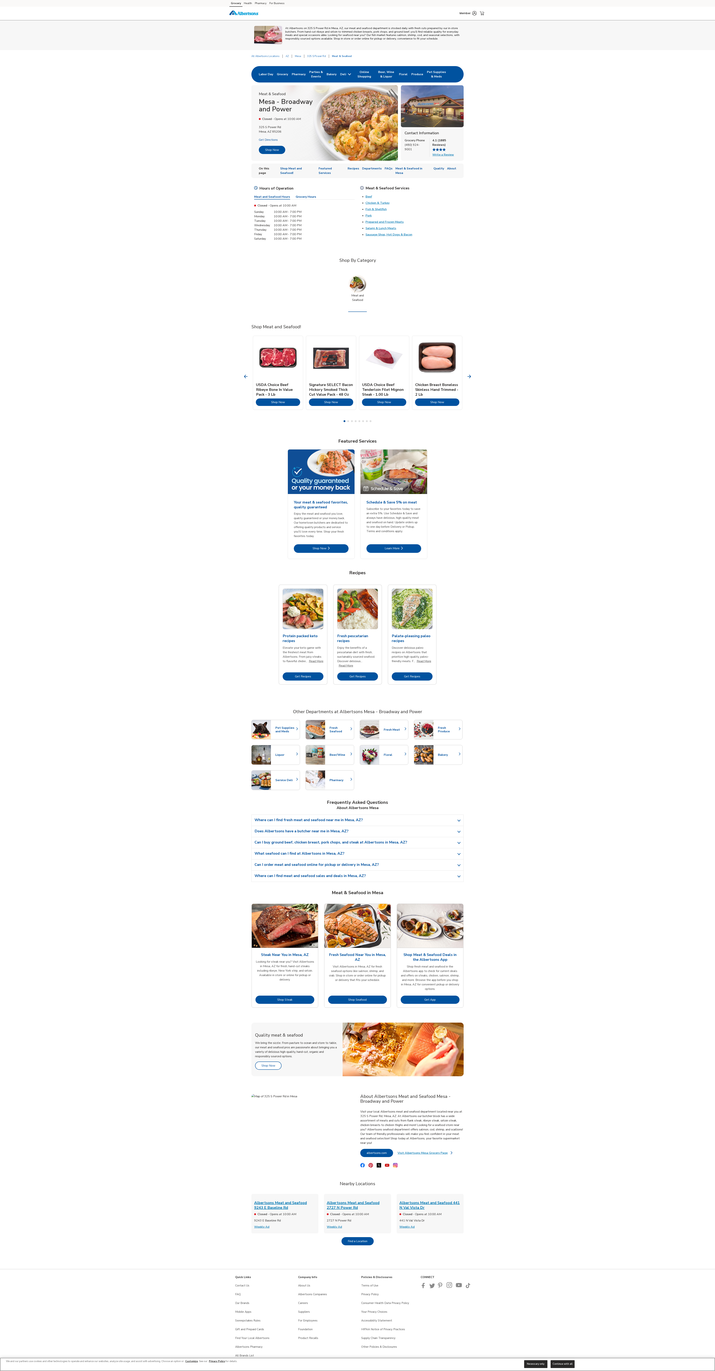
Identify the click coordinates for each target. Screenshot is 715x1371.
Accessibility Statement (376, 1320)
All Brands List (244, 1355)
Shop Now (272, 150)
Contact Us (242, 1285)
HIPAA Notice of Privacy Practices (383, 1329)
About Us (304, 1285)
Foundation (305, 1329)
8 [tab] (370, 421)
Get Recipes (309, 676)
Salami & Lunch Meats (381, 228)
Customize (191, 1361)
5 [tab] (359, 421)
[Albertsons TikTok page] (467, 1287)
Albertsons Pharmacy (249, 1347)
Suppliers (304, 1312)
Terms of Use (369, 1285)
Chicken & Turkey (378, 203)
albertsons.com (380, 1153)
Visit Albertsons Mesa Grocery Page (425, 1154)
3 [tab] (352, 421)
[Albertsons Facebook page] (424, 1287)
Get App (442, 999)
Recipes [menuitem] (353, 168)
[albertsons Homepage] (244, 13)
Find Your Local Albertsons (252, 1338)
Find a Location (361, 1241)
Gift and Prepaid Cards (249, 1329)
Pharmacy (260, 3)
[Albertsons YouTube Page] (459, 1287)
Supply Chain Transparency (378, 1338)
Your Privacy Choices (374, 1312)
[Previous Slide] (246, 376)
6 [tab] (363, 421)
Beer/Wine (340, 754)
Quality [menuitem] (438, 168)
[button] (468, 13)
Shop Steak (295, 999)
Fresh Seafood (340, 729)
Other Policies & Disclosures (379, 1347)
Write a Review (443, 155)
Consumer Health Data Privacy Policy (385, 1303)
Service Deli (285, 780)
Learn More (403, 548)
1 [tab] (344, 421)
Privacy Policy (370, 1294)
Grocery (236, 3)
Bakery (448, 754)
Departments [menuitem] (372, 168)
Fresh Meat (394, 729)
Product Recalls (308, 1338)
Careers (303, 1303)
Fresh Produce (448, 729)
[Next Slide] (469, 376)
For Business (277, 3)
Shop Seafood (367, 999)
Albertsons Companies (312, 1294)
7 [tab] (367, 421)
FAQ (238, 1294)
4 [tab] (356, 421)
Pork (369, 216)
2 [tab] (348, 421)
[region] (357, 1364)
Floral (394, 754)
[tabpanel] (278, 373)
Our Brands (242, 1303)
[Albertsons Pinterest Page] (440, 1287)
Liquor (285, 754)
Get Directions (268, 140)
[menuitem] (266, 74)
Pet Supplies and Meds (285, 729)
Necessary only (536, 1364)
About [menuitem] (451, 168)
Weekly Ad (261, 1227)
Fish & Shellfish (376, 209)
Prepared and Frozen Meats (385, 222)
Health (248, 3)
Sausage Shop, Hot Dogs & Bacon (389, 235)
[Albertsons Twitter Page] (432, 1287)
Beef (369, 197)
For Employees (307, 1320)
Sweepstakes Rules (247, 1320)
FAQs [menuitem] (389, 168)
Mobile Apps (243, 1312)
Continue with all (563, 1364)
